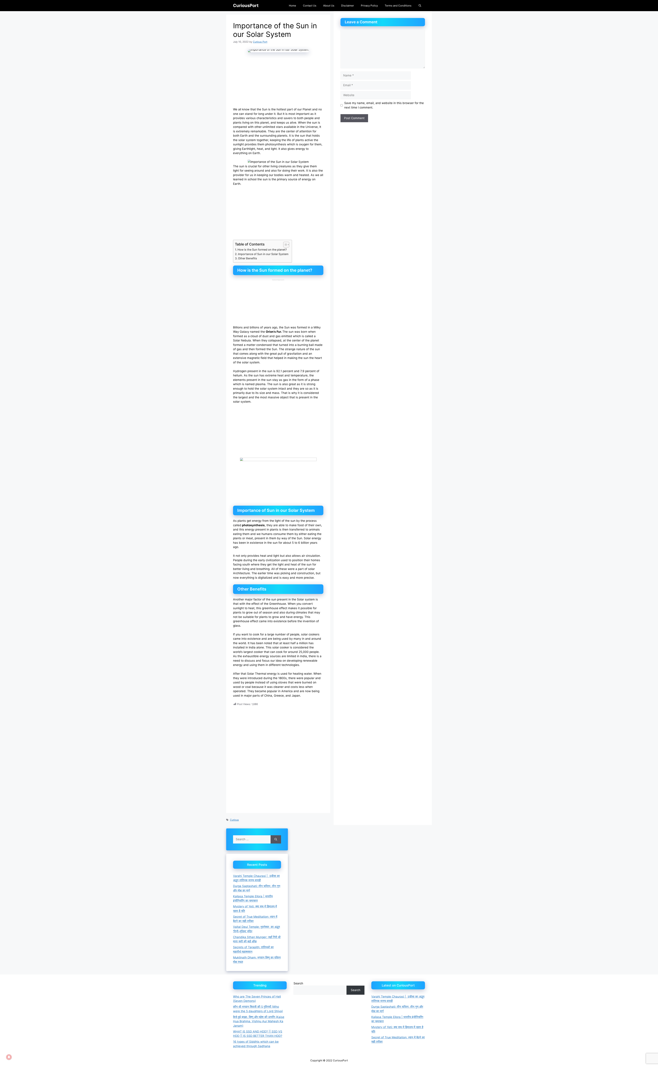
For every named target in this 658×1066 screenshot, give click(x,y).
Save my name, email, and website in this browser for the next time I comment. (384, 105)
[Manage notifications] (9, 1057)
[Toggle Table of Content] (284, 245)
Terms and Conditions (398, 5)
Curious (234, 819)
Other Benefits (247, 258)
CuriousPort (246, 5)
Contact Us (309, 5)
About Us (328, 5)
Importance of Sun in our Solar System (263, 254)
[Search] (276, 839)
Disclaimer (347, 5)
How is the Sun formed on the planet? (262, 249)
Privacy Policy (369, 5)
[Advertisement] (278, 82)
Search (298, 983)
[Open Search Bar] (420, 5)
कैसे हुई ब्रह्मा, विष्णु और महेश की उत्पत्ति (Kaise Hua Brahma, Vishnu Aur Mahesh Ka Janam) (258, 1021)
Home (292, 5)
